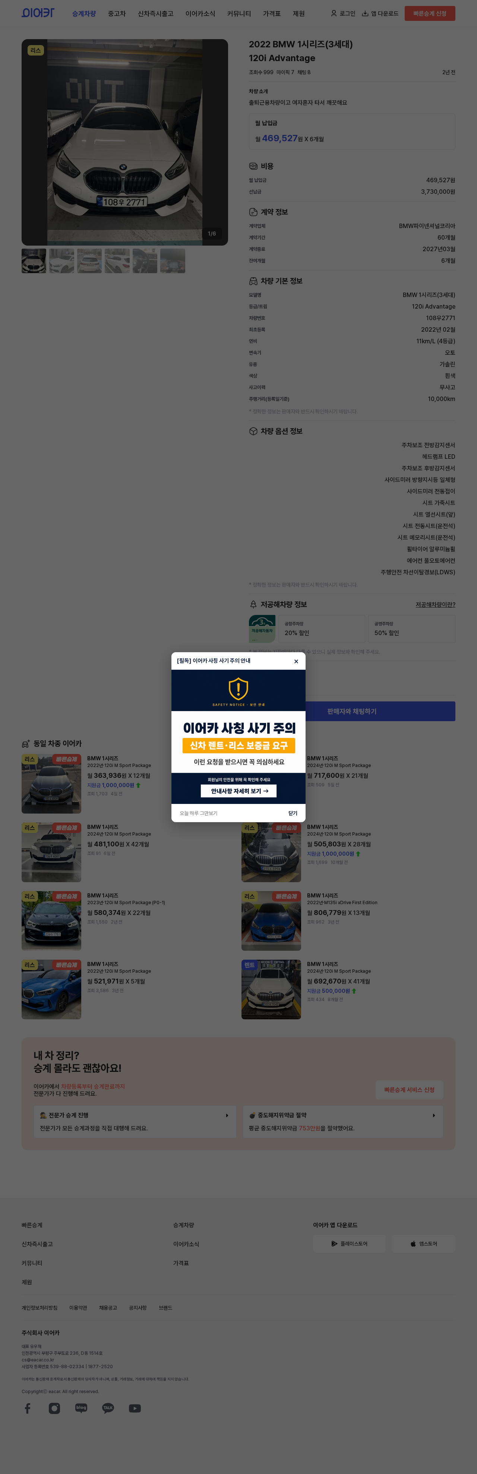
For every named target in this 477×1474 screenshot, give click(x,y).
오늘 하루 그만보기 (199, 813)
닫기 (292, 813)
